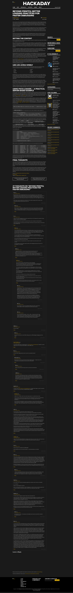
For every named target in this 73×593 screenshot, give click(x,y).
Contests (30, 7)
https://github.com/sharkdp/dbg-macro (24, 388)
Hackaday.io (23, 7)
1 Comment (55, 97)
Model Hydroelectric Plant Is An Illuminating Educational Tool (38, 179)
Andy (17, 260)
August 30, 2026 (57, 7)
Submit (35, 7)
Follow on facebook (48, 45)
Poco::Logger (18, 95)
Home (14, 7)
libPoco (24, 95)
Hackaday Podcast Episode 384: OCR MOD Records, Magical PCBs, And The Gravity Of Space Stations (56, 105)
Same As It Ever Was (56, 100)
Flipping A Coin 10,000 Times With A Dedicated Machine (20, 179)
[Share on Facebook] (13, 19)
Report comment (42, 211)
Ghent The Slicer (16, 342)
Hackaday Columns (19, 173)
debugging (17, 175)
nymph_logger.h (19, 102)
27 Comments (44, 17)
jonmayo (15, 393)
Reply (15, 211)
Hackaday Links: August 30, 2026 (56, 95)
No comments (56, 66)
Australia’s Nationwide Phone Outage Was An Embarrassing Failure (56, 58)
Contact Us (23, 586)
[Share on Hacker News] (15, 19)
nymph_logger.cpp (26, 102)
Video (22, 582)
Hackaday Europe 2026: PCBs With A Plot (56, 64)
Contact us (54, 45)
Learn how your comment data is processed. (32, 573)
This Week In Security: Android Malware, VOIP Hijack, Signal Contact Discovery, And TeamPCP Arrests (56, 114)
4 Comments (56, 117)
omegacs (15, 436)
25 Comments (56, 61)
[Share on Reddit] (16, 19)
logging (23, 175)
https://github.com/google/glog (33, 344)
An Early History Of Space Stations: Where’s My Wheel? (56, 74)
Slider (25, 173)
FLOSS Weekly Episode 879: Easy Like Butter (56, 120)
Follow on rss (52, 45)
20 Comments (56, 82)
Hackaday (36, 4)
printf (25, 175)
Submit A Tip (23, 584)
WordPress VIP (38, 590)
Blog (18, 7)
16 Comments (56, 71)
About (40, 7)
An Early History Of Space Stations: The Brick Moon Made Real (56, 79)
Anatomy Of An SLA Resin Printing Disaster (56, 69)
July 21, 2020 (44, 19)
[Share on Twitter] (14, 19)
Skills (23, 173)
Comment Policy (39, 571)
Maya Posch (16, 17)
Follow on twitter (49, 45)
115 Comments (56, 102)
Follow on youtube (51, 45)
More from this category (51, 84)
